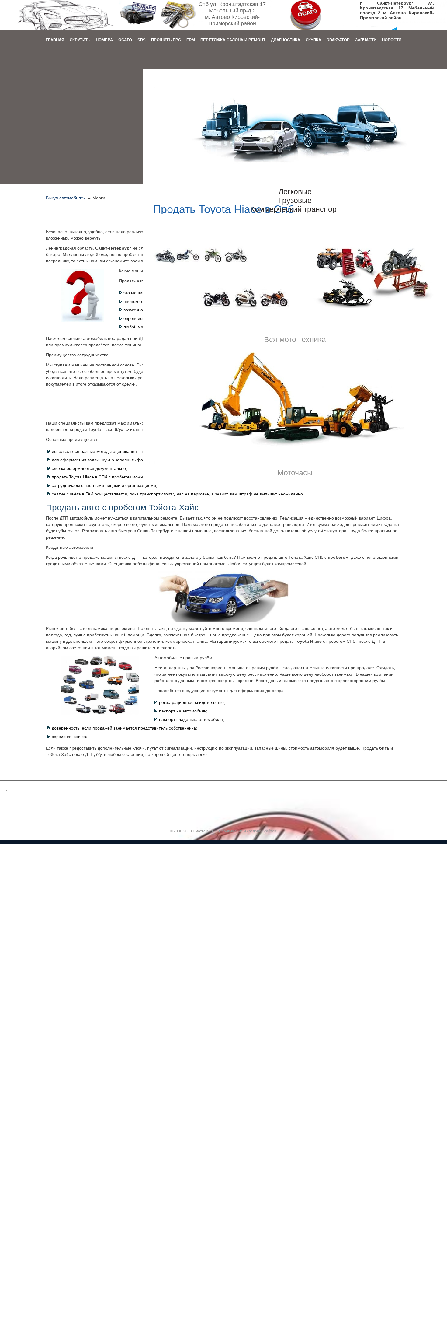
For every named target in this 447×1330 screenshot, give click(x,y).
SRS (141, 40)
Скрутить (80, 40)
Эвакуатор (338, 40)
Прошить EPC (166, 40)
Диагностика (285, 40)
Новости (391, 40)
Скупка (313, 40)
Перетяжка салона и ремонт (232, 40)
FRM (190, 40)
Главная (55, 40)
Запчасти (365, 40)
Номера (104, 40)
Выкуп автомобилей (66, 197)
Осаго (125, 40)
